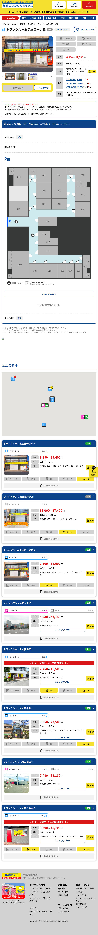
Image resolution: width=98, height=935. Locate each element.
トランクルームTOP (9, 24)
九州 (92, 18)
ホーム (11, 12)
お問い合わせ (71, 12)
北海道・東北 (35, 18)
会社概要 (60, 12)
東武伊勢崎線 (71, 79)
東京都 (22, 24)
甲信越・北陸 (51, 18)
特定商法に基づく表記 (85, 888)
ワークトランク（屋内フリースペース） (41, 899)
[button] (52, 400)
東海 (63, 18)
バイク (32, 895)
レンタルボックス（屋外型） (41, 888)
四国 (84, 18)
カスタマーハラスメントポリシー (85, 899)
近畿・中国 (73, 18)
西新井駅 (80, 87)
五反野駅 (80, 83)
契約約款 (79, 891)
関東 (24, 18)
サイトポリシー (82, 895)
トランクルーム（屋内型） (40, 891)
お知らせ (93, 472)
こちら (50, 328)
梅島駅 (79, 79)
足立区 (30, 24)
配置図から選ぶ (49, 294)
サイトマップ (81, 907)
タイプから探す (22, 12)
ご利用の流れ (36, 12)
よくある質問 (49, 12)
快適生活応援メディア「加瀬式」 (40, 912)
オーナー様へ (84, 12)
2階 (19, 137)
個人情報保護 (81, 904)
